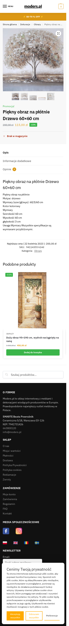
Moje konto (9, 494)
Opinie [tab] (9, 169)
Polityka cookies (12, 470)
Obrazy (37, 24)
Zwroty (7, 479)
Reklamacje (9, 474)
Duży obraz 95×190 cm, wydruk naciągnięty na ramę (32, 339)
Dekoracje (25, 24)
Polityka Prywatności (15, 465)
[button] (60, 6)
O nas (6, 446)
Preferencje (52, 615)
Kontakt (7, 513)
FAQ (5, 508)
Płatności (8, 455)
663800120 (9, 428)
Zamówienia (10, 499)
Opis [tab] (5, 152)
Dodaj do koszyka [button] (33, 352)
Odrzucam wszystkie (34, 616)
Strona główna (10, 24)
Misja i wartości (12, 450)
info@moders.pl (12, 432)
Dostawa (8, 460)
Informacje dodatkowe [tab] (17, 161)
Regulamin (9, 504)
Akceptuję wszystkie (15, 616)
